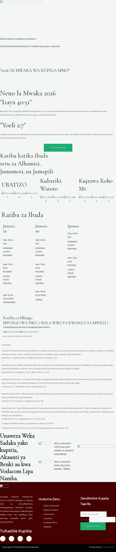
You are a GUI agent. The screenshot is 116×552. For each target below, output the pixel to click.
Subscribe (93, 526)
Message (84, 520)
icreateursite (108, 547)
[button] (87, 3)
